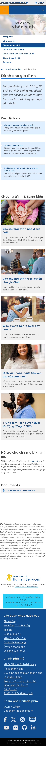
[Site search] (42, 10)
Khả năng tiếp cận (33, 743)
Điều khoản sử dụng (15, 740)
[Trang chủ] (2, 69)
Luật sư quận (11, 634)
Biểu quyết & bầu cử (15, 685)
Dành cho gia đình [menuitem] (11, 45)
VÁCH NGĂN (11, 706)
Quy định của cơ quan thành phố (23, 673)
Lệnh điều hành (13, 677)
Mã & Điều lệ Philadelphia (19, 664)
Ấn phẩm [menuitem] (7, 62)
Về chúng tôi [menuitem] (9, 41)
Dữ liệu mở (10, 689)
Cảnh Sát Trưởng (14, 642)
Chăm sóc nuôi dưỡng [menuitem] (13, 49)
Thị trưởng (10, 621)
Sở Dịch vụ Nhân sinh (13, 69)
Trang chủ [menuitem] (8, 37)
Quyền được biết (32, 740)
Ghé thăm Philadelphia (17, 710)
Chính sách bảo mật (15, 743)
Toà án (8, 629)
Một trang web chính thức (13, 3)
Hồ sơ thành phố (13, 668)
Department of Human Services (26, 586)
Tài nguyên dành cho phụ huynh (20, 490)
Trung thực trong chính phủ (20, 681)
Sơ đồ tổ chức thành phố (18, 693)
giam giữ (34, 461)
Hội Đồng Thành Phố (16, 625)
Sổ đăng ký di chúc (14, 651)
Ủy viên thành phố (14, 647)
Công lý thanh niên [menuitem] (12, 58)
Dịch (40, 3)
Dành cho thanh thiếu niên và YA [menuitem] (18, 54)
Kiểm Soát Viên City (15, 638)
